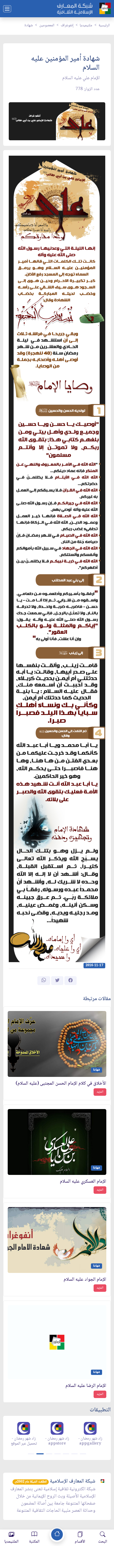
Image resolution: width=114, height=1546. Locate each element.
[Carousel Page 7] (83, 1453)
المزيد (100, 1092)
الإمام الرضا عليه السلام (85, 1386)
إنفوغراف (67, 25)
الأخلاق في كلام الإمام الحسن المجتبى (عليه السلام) (61, 1083)
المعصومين (46, 25)
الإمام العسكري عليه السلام (83, 1181)
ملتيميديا (86, 25)
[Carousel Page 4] (57, 1453)
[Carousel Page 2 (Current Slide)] (40, 1453)
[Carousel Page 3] (49, 1453)
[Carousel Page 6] (74, 1453)
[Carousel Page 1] (31, 1453)
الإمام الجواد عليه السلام (85, 1279)
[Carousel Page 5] (66, 1453)
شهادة (28, 25)
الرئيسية (104, 25)
